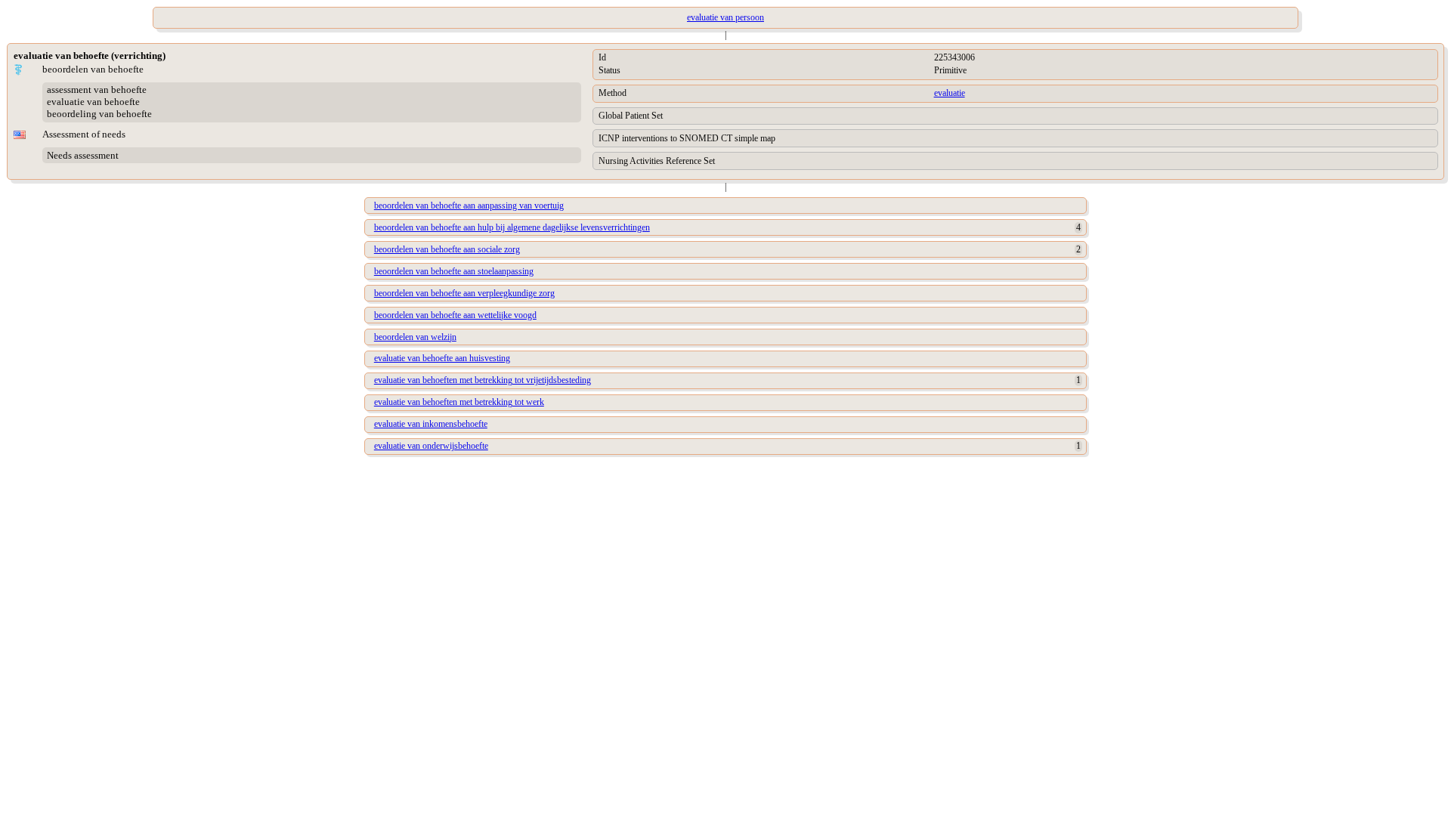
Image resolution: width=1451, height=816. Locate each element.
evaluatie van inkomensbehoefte (430, 424)
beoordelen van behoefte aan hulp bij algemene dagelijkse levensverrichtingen (512, 227)
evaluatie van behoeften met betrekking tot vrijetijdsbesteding (482, 380)
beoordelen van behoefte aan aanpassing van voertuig (469, 205)
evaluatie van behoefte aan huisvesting (442, 358)
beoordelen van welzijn (415, 337)
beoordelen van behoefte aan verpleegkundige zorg (464, 293)
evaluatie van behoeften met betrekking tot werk (459, 402)
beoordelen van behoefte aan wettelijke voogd (455, 315)
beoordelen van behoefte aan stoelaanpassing (454, 271)
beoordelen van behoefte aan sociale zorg (447, 249)
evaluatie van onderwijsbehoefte (431, 445)
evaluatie (949, 93)
